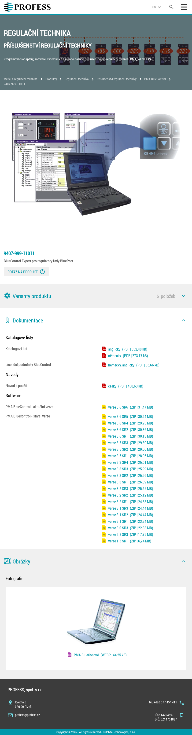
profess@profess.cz (27, 715)
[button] (96, 296)
